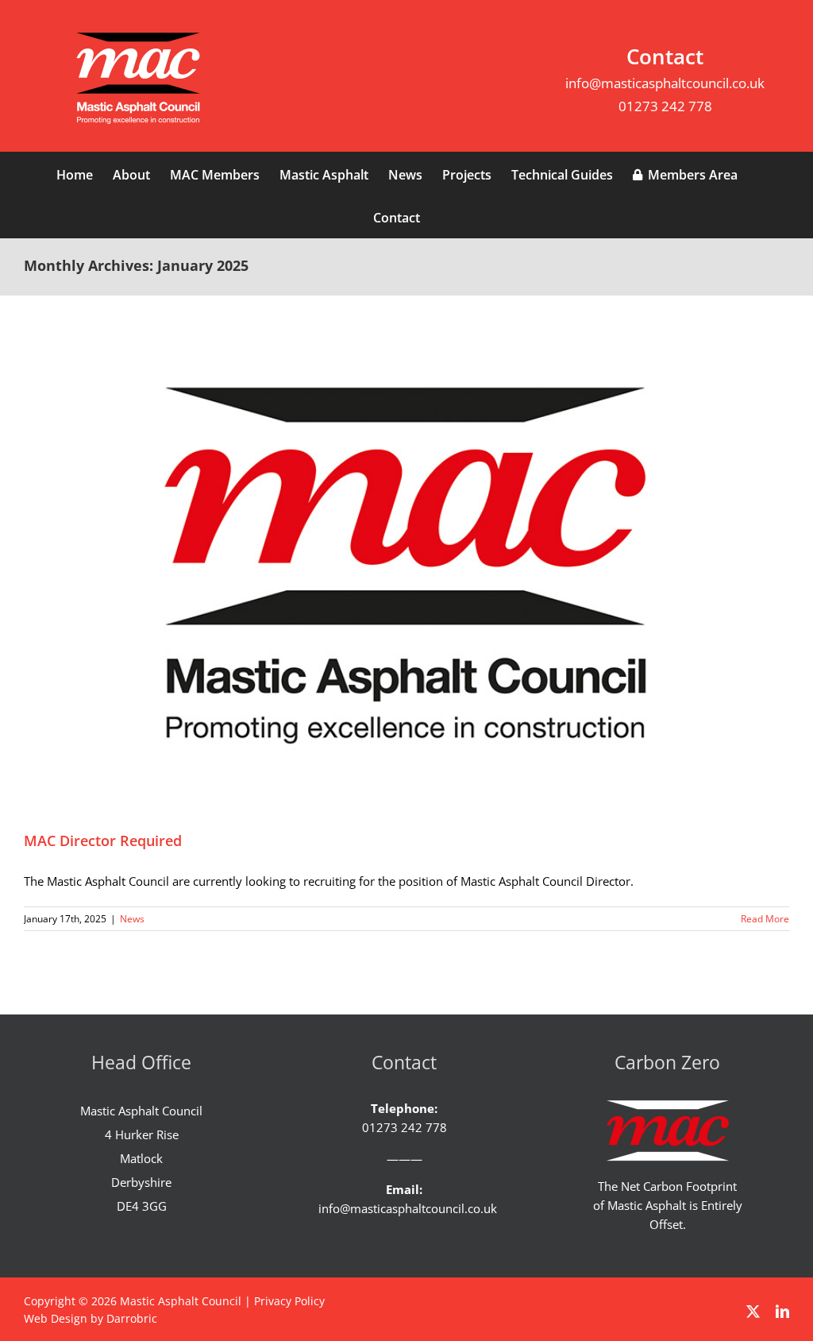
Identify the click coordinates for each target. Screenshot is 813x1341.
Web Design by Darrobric (90, 1318)
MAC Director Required (103, 840)
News (132, 919)
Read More (765, 919)
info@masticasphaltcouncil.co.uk (665, 83)
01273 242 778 (665, 106)
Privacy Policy (289, 1300)
